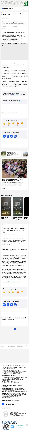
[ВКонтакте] (4, 136)
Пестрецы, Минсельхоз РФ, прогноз (9, 313)
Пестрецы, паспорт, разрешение (9, 112)
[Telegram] (11, 136)
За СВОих (20, 346)
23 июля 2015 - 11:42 (6, 26)
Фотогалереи (11, 346)
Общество (4, 18)
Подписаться (20, 427)
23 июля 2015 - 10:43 (6, 234)
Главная (3, 346)
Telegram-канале (16, 94)
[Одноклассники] (8, 136)
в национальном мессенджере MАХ (12, 101)
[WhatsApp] (15, 136)
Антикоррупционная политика (9, 421)
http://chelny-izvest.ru (13, 281)
